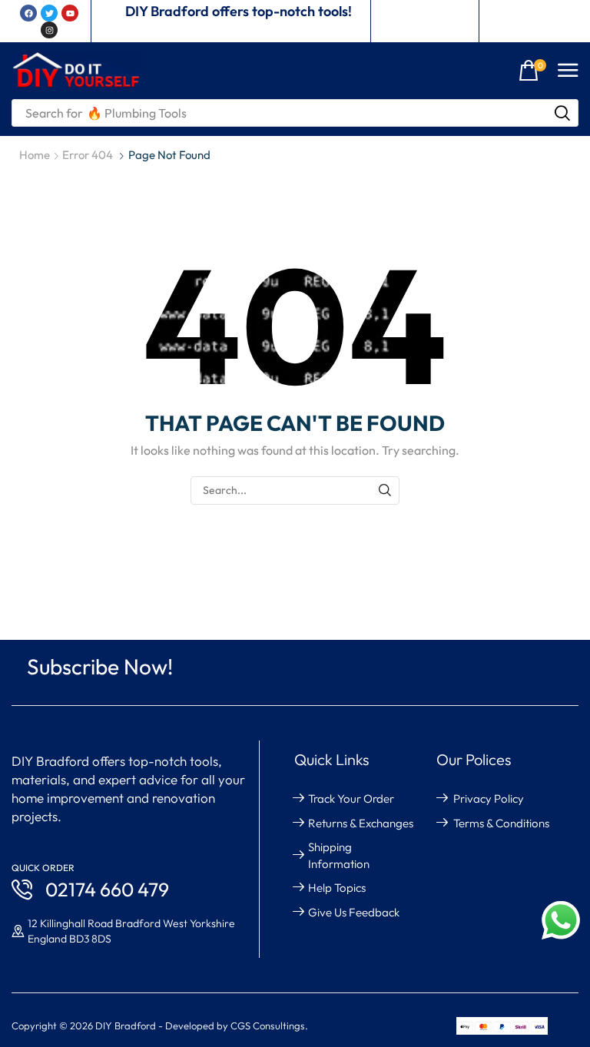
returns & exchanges (360, 823)
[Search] (562, 113)
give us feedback (353, 912)
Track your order (351, 798)
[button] (532, 71)
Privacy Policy (488, 798)
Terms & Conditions (501, 823)
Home (34, 154)
